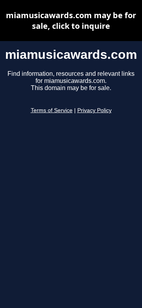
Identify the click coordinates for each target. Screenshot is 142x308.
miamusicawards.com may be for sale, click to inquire (71, 20)
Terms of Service (52, 110)
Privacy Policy (94, 110)
